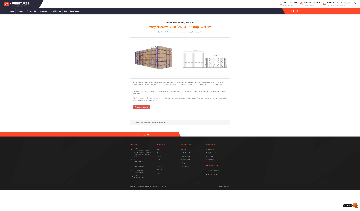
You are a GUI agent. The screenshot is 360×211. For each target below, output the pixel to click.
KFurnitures (146, 187)
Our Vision (210, 156)
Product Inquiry (141, 107)
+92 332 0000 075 (139, 167)
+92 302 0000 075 (139, 172)
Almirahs (159, 169)
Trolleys (159, 173)
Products (20, 11)
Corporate (43, 11)
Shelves (159, 152)
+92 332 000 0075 (290, 3)
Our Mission (211, 159)
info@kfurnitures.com (141, 177)
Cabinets (159, 166)
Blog (65, 11)
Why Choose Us (186, 152)
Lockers (159, 163)
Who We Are (211, 149)
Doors (158, 159)
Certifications (56, 11)
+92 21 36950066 (139, 161)
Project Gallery (32, 11)
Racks (158, 149)
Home (12, 11)
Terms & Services (224, 186)
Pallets (158, 156)
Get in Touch (74, 11)
